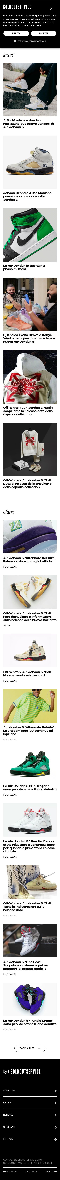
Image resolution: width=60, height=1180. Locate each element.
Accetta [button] (43, 33)
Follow (8, 1139)
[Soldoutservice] (6, 1071)
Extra (7, 1103)
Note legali (51, 1172)
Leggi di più (36, 26)
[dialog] (30, 24)
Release (8, 1115)
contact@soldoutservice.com (22, 1160)
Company (9, 1127)
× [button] (51, 9)
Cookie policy (31, 1172)
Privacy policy (9, 1172)
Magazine (9, 1091)
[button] (30, 41)
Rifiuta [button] (16, 33)
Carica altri (27, 1048)
